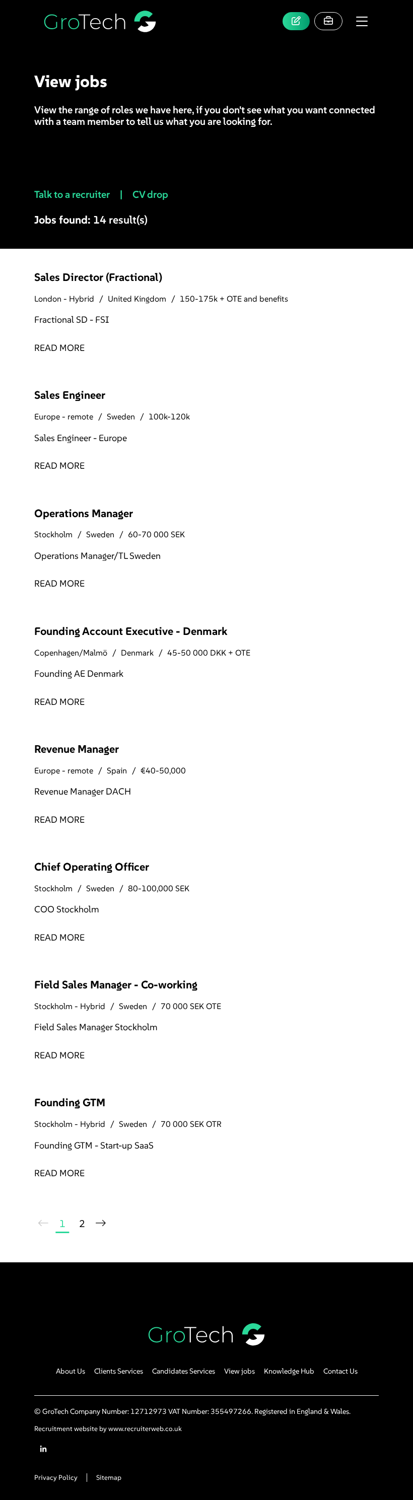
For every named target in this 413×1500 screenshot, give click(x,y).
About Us (70, 1371)
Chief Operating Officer (91, 867)
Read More (59, 347)
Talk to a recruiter (73, 194)
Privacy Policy (56, 1477)
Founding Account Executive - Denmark (130, 631)
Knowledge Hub (289, 1371)
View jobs (239, 1371)
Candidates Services (183, 1371)
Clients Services (118, 1371)
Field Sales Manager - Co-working (115, 984)
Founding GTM (69, 1102)
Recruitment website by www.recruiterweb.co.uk (108, 1428)
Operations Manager (83, 513)
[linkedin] (43, 1449)
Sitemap (108, 1477)
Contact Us (340, 1371)
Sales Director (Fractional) (98, 277)
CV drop (151, 194)
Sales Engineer (69, 395)
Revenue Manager (76, 749)
